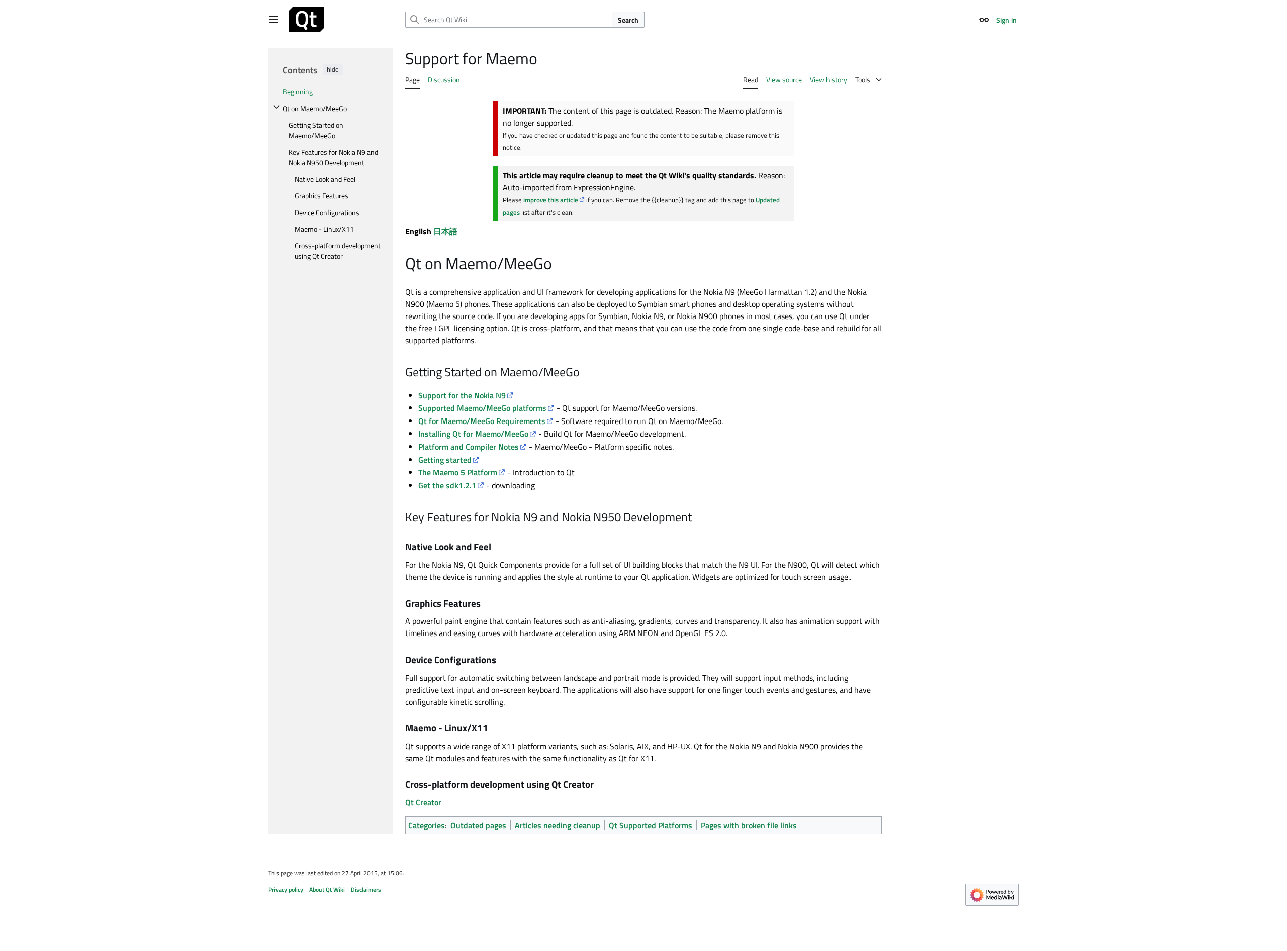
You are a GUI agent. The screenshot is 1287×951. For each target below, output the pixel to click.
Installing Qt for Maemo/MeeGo (473, 434)
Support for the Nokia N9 (462, 395)
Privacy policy (285, 889)
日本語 (445, 231)
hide (333, 69)
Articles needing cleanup (557, 825)
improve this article (550, 200)
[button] (273, 20)
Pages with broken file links (749, 825)
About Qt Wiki (327, 889)
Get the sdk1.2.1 (447, 485)
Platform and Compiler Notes (468, 447)
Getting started (445, 460)
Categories (426, 825)
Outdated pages (478, 825)
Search (628, 20)
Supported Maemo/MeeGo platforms (482, 408)
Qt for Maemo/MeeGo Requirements (481, 421)
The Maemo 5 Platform (457, 472)
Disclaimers (366, 889)
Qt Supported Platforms (650, 825)
